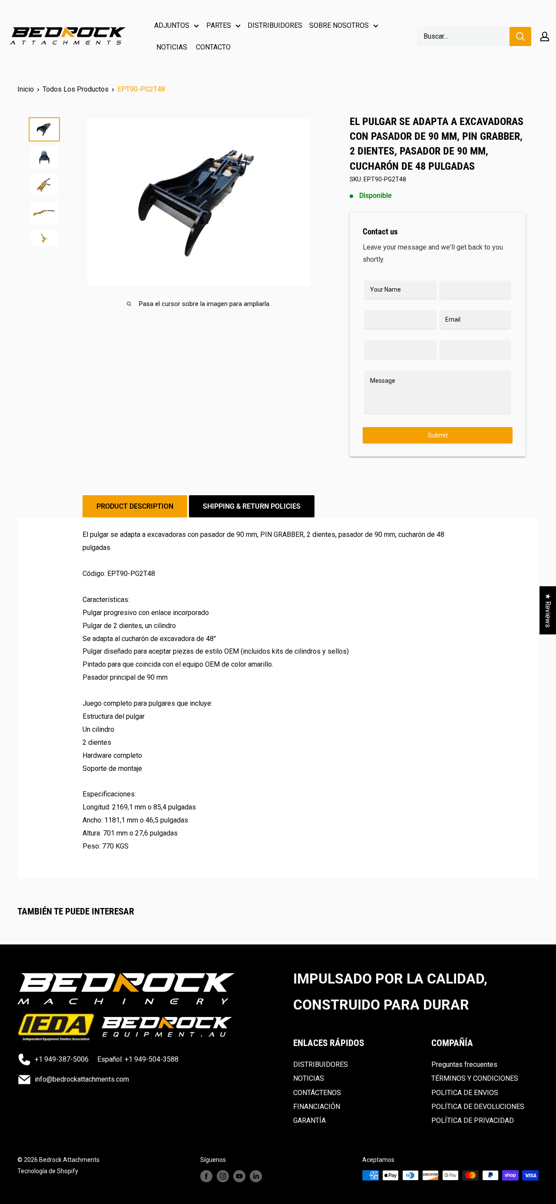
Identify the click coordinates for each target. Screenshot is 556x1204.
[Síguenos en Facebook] (206, 1176)
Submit (438, 435)
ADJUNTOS (171, 25)
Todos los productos (76, 89)
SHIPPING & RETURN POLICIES (252, 506)
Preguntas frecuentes (464, 1064)
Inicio (25, 89)
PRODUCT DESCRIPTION (134, 506)
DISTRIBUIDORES (275, 25)
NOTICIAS (171, 47)
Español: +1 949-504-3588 (138, 1059)
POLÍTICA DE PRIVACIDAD (472, 1120)
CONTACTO (213, 47)
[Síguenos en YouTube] (239, 1176)
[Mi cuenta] (544, 36)
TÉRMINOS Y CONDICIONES (474, 1078)
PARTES (218, 25)
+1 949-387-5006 (62, 1059)
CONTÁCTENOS (317, 1093)
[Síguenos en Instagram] (223, 1176)
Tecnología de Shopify (47, 1171)
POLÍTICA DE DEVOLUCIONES (477, 1106)
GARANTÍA (309, 1120)
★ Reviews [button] (548, 610)
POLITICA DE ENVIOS (464, 1093)
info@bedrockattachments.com (82, 1079)
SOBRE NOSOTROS (339, 25)
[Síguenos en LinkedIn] (256, 1176)
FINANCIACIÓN (316, 1106)
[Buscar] (520, 36)
